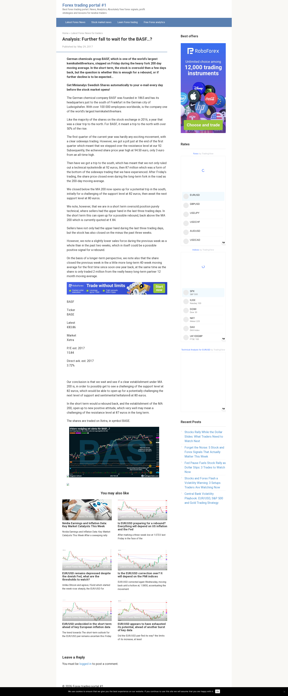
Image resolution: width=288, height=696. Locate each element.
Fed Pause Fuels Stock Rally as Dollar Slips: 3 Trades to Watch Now (205, 467)
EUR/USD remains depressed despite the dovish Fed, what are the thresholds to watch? (86, 576)
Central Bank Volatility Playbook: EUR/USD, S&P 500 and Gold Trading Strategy (203, 498)
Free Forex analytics (154, 22)
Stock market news (101, 22)
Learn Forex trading (127, 22)
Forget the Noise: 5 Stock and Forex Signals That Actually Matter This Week (204, 452)
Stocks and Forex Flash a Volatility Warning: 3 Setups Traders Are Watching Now (202, 483)
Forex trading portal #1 (84, 5)
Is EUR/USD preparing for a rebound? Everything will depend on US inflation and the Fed (142, 526)
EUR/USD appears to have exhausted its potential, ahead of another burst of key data (142, 627)
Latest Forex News (75, 22)
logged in (85, 664)
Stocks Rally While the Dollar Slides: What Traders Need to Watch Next (203, 436)
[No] (284, 691)
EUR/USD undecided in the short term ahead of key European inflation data (87, 625)
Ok (217, 691)
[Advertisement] (184, 8)
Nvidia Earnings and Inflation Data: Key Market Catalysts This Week (84, 524)
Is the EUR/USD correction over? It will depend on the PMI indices (140, 575)
